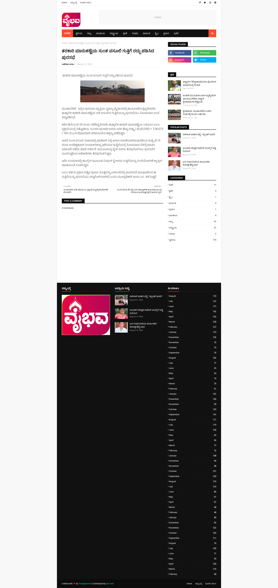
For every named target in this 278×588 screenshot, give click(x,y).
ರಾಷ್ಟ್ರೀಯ (192, 227)
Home (64, 2)
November (192, 342)
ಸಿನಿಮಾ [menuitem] (135, 33)
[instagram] (210, 2)
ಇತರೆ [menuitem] (176, 33)
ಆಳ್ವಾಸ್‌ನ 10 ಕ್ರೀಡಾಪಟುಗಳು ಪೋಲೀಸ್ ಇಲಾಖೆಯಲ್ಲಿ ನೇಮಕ (199, 83)
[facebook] (200, 2)
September (192, 352)
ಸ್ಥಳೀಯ (192, 240)
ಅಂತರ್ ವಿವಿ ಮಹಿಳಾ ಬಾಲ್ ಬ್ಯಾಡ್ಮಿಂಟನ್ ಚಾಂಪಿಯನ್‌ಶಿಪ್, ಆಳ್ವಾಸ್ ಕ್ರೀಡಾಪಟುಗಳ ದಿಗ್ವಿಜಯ (199, 98)
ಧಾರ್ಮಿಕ (192, 203)
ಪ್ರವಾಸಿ (192, 209)
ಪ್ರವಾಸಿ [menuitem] (166, 33)
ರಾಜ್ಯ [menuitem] (89, 33)
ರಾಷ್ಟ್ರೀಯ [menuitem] (114, 33)
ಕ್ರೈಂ (192, 197)
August (192, 296)
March (192, 322)
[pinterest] (214, 2)
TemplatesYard (85, 584)
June (192, 306)
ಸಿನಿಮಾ (192, 234)
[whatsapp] (204, 53)
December (192, 337)
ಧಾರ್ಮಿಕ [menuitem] (146, 33)
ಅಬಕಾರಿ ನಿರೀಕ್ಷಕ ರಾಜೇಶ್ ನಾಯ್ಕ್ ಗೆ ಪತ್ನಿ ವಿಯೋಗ (199, 150)
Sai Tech (110, 584)
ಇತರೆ (192, 185)
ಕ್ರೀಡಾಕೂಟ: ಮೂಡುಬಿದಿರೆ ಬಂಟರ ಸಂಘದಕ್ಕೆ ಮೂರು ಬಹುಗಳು (197, 113)
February (192, 327)
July (192, 301)
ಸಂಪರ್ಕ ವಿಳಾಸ (85, 2)
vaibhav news (68, 64)
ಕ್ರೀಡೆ (192, 191)
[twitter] (205, 2)
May (192, 311)
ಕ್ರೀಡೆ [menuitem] (125, 33)
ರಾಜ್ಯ (192, 221)
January (192, 332)
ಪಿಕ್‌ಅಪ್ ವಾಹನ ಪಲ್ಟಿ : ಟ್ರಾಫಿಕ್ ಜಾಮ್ (199, 134)
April (192, 316)
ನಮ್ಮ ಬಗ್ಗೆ (73, 2)
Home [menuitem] (67, 33)
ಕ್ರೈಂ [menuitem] (156, 33)
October (192, 347)
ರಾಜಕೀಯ (192, 215)
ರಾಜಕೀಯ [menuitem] (100, 33)
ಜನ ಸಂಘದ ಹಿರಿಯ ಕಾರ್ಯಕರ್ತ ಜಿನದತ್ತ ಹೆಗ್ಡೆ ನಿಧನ (196, 163)
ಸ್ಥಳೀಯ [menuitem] (78, 33)
